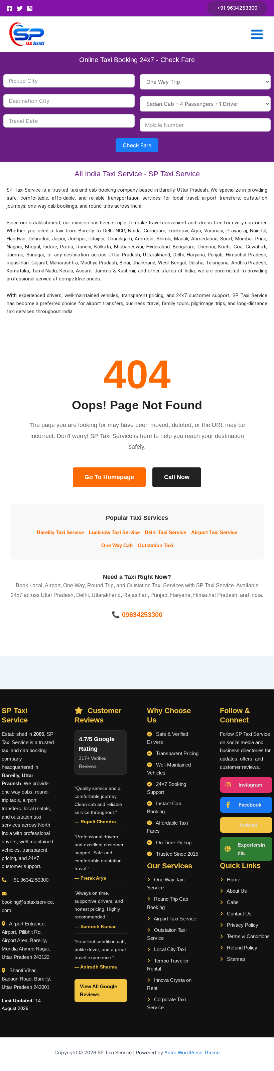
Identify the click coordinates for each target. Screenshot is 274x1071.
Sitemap (235, 959)
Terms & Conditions (248, 936)
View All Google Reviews (98, 990)
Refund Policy (241, 947)
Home (233, 879)
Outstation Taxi (155, 545)
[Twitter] (20, 8)
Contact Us (239, 913)
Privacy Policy (242, 925)
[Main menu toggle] (257, 34)
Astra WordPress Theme (192, 1053)
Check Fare (137, 145)
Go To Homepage (109, 477)
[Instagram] (30, 8)
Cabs (232, 902)
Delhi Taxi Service (165, 532)
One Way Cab (117, 545)
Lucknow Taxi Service (114, 532)
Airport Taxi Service (214, 532)
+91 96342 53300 (29, 880)
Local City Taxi (169, 949)
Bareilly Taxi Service (60, 532)
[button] (237, 8)
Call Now (176, 477)
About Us (236, 891)
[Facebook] (10, 8)
